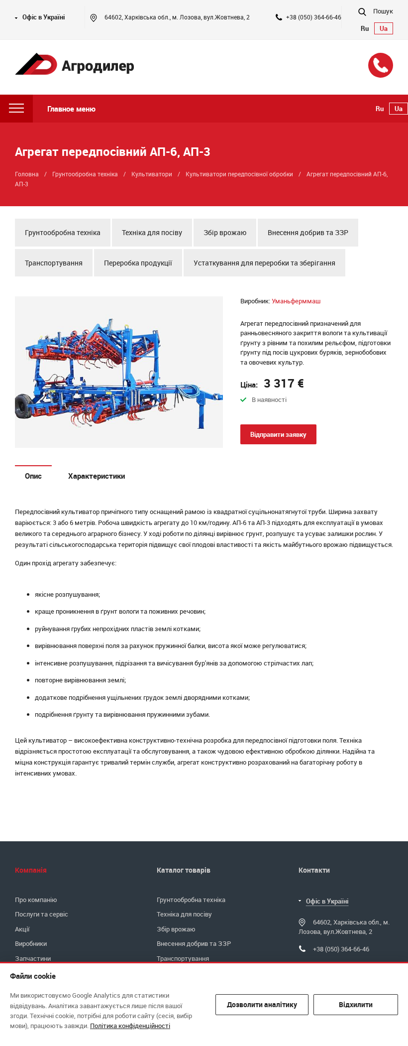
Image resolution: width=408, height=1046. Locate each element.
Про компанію (36, 899)
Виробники (31, 943)
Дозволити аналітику (262, 1004)
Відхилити (356, 1004)
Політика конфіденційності (130, 1025)
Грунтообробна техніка (63, 232)
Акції (22, 928)
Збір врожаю (225, 232)
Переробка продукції (138, 262)
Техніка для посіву (152, 232)
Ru (365, 28)
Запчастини (33, 958)
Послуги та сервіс (41, 914)
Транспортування (54, 262)
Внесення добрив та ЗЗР (308, 232)
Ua (384, 28)
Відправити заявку (278, 434)
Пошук (382, 10)
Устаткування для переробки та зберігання (264, 262)
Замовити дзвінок (380, 65)
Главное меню (71, 109)
